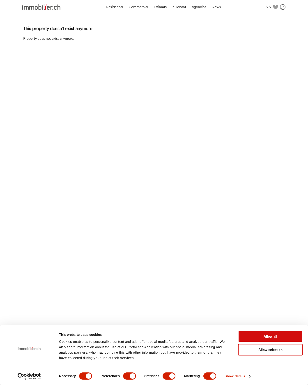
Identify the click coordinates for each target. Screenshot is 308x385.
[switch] (129, 376)
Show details (235, 376)
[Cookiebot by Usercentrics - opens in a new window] (29, 376)
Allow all (270, 336)
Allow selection (270, 350)
